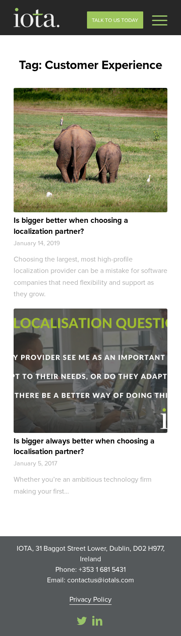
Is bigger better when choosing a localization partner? (71, 225)
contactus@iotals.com (100, 580)
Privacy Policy (90, 599)
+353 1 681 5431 (102, 569)
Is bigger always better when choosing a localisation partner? (84, 446)
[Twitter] (81, 620)
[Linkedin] (97, 620)
